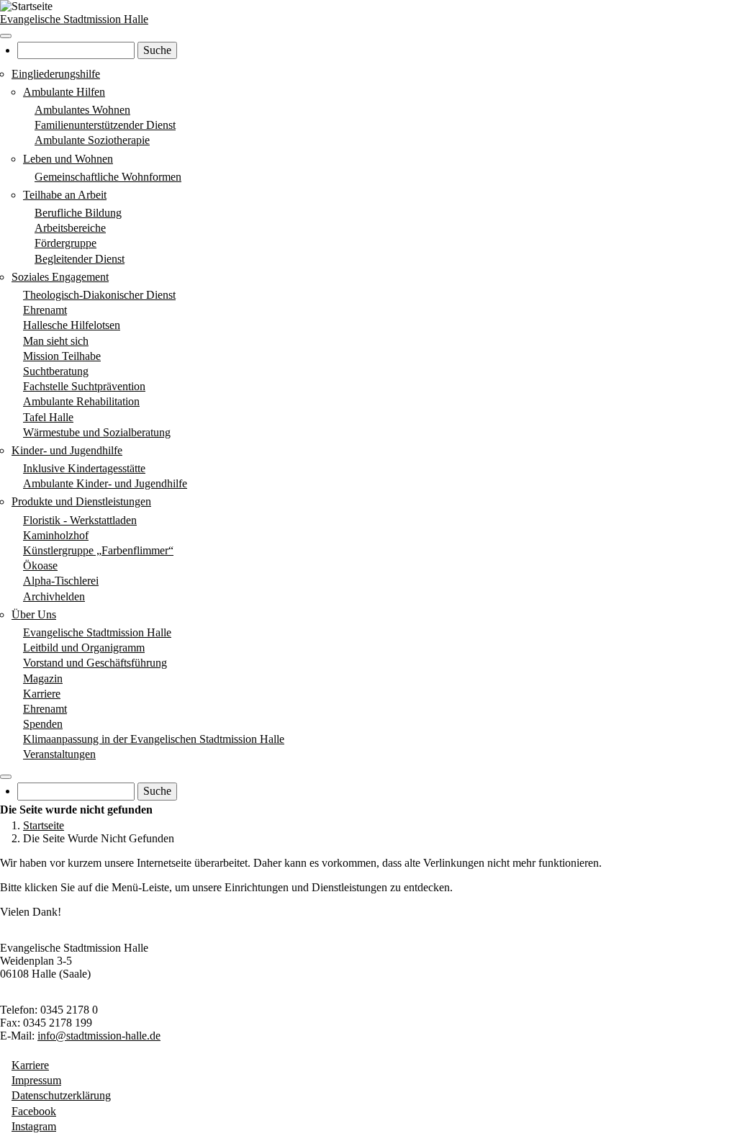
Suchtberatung (56, 371)
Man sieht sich (56, 341)
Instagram (34, 1126)
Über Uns (34, 614)
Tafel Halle (48, 417)
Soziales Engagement (60, 277)
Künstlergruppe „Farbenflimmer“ (98, 550)
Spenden (43, 724)
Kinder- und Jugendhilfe (67, 450)
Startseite (43, 825)
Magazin (43, 678)
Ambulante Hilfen (64, 92)
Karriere (41, 694)
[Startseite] (26, 6)
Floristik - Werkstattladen (80, 520)
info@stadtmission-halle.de (98, 1035)
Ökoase (40, 565)
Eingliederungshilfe (56, 74)
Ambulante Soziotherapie (92, 140)
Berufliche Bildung (78, 213)
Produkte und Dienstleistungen (81, 501)
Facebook (34, 1111)
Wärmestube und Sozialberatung (97, 432)
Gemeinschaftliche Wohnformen (108, 177)
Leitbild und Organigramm (84, 647)
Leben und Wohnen (68, 159)
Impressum (36, 1080)
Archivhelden (54, 596)
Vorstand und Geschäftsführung (95, 663)
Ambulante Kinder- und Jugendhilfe (105, 483)
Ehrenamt (45, 310)
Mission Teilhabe (62, 356)
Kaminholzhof (56, 535)
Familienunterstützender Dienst (105, 125)
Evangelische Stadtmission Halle (74, 19)
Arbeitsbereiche (70, 228)
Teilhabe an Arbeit (65, 195)
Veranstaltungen (59, 754)
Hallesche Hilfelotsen (71, 325)
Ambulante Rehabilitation (81, 401)
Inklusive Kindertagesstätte (84, 468)
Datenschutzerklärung (61, 1095)
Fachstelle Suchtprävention (84, 386)
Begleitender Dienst (80, 259)
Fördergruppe (65, 243)
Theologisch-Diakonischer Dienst (99, 295)
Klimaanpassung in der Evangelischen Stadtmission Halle (153, 739)
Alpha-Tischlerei (61, 580)
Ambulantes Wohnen (82, 110)
